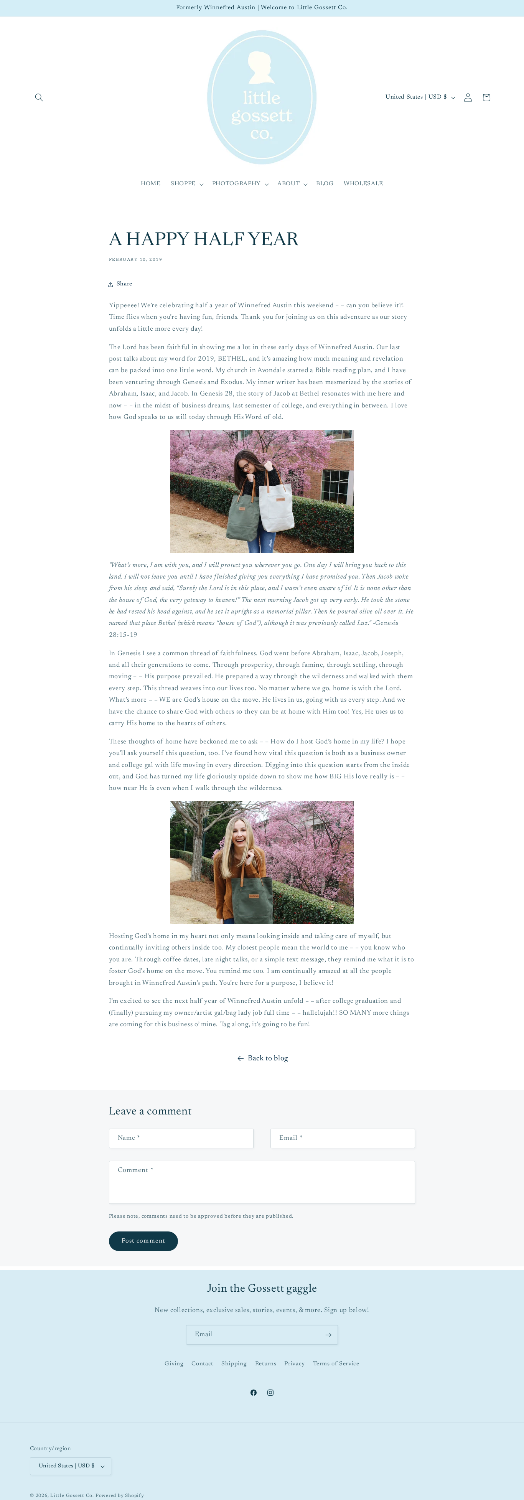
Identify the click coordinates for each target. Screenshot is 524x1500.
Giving (174, 1364)
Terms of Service (336, 1364)
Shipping (234, 1364)
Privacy (294, 1364)
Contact (202, 1364)
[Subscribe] (328, 1335)
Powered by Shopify (120, 1495)
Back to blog (268, 1058)
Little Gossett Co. (72, 1495)
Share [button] (124, 284)
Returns (266, 1364)
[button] (39, 97)
